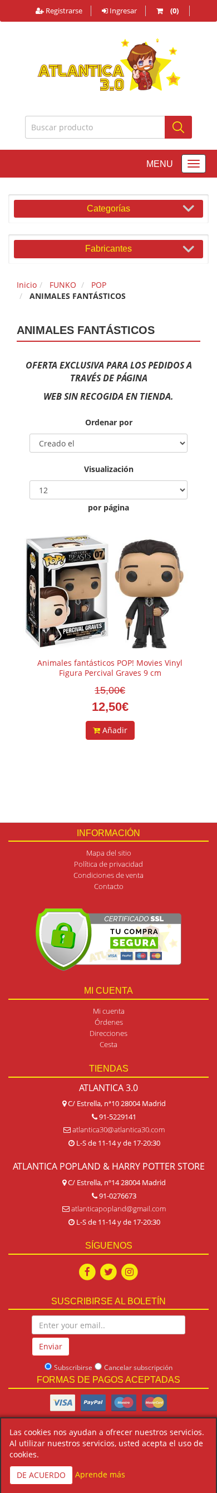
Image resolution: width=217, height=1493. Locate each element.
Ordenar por (108, 422)
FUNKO (63, 284)
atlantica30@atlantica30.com (118, 1129)
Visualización (109, 469)
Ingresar (122, 11)
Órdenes (109, 1022)
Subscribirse (73, 1367)
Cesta (108, 1044)
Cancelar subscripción (138, 1367)
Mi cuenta (109, 1011)
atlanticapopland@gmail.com (118, 1209)
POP (98, 284)
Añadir (113, 730)
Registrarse (63, 11)
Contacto (109, 886)
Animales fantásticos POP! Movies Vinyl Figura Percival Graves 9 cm (110, 667)
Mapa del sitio (108, 853)
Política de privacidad (108, 864)
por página (108, 507)
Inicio (27, 284)
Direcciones (108, 1033)
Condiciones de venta (108, 875)
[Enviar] (178, 127)
